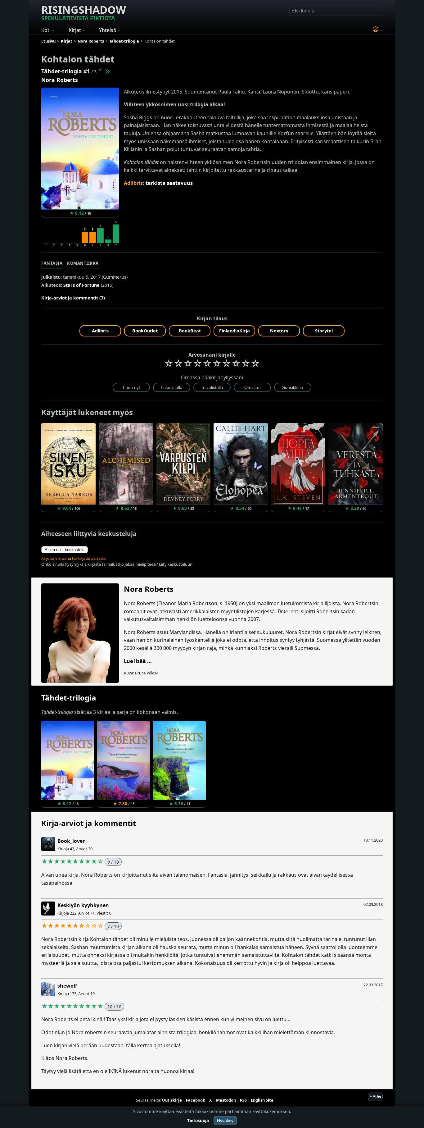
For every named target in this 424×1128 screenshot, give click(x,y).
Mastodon (226, 1100)
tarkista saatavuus (169, 183)
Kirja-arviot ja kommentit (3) (73, 298)
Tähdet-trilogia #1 (65, 71)
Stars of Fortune (81, 285)
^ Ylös (375, 1096)
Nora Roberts (59, 80)
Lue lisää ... (138, 661)
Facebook (195, 1100)
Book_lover (71, 841)
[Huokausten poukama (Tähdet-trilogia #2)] (107, 71)
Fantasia (51, 263)
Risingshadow (83, 12)
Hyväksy (225, 1120)
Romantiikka (83, 263)
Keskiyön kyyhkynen (83, 905)
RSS (243, 1100)
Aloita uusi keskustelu (64, 549)
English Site (262, 1100)
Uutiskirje (172, 1100)
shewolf (67, 985)
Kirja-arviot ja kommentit (88, 823)
